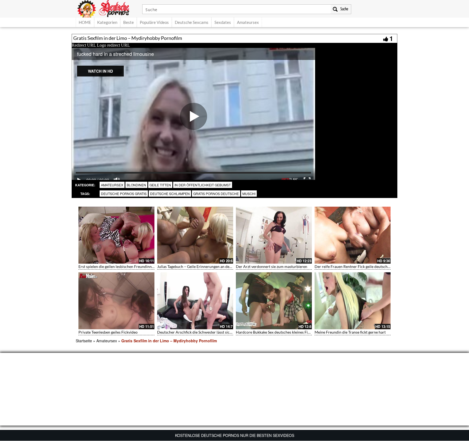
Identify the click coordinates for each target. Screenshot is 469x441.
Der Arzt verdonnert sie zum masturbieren (271, 266)
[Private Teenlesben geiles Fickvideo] (116, 300)
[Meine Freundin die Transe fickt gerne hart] (353, 300)
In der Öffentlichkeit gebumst (203, 185)
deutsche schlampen (170, 193)
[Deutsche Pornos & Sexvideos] (107, 8)
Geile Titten (160, 185)
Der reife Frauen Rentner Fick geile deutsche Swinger (359, 266)
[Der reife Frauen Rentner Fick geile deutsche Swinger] (353, 235)
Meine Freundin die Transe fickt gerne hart (350, 332)
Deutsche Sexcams (191, 22)
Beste (128, 22)
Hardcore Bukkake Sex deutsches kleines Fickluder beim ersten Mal (292, 332)
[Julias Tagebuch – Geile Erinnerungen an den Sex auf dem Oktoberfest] (195, 235)
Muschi (248, 193)
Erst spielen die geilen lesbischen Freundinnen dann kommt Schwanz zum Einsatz (146, 266)
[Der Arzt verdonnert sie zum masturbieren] (274, 235)
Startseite (84, 340)
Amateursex (248, 22)
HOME (85, 22)
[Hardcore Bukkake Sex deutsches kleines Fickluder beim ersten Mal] (274, 300)
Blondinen (136, 185)
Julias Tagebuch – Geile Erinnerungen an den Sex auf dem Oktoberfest (215, 266)
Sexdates (222, 22)
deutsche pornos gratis (124, 193)
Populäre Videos (154, 22)
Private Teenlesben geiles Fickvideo (108, 332)
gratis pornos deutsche (216, 193)
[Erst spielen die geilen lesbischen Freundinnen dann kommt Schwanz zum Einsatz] (116, 235)
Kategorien (107, 22)
